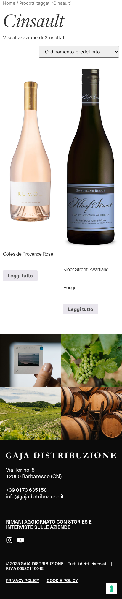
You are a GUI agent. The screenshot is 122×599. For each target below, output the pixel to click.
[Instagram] (9, 540)
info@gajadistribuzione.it (35, 496)
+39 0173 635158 (26, 489)
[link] (30, 360)
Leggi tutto (20, 276)
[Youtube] (20, 540)
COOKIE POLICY (62, 580)
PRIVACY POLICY (22, 580)
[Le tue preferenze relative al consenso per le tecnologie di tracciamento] (111, 588)
